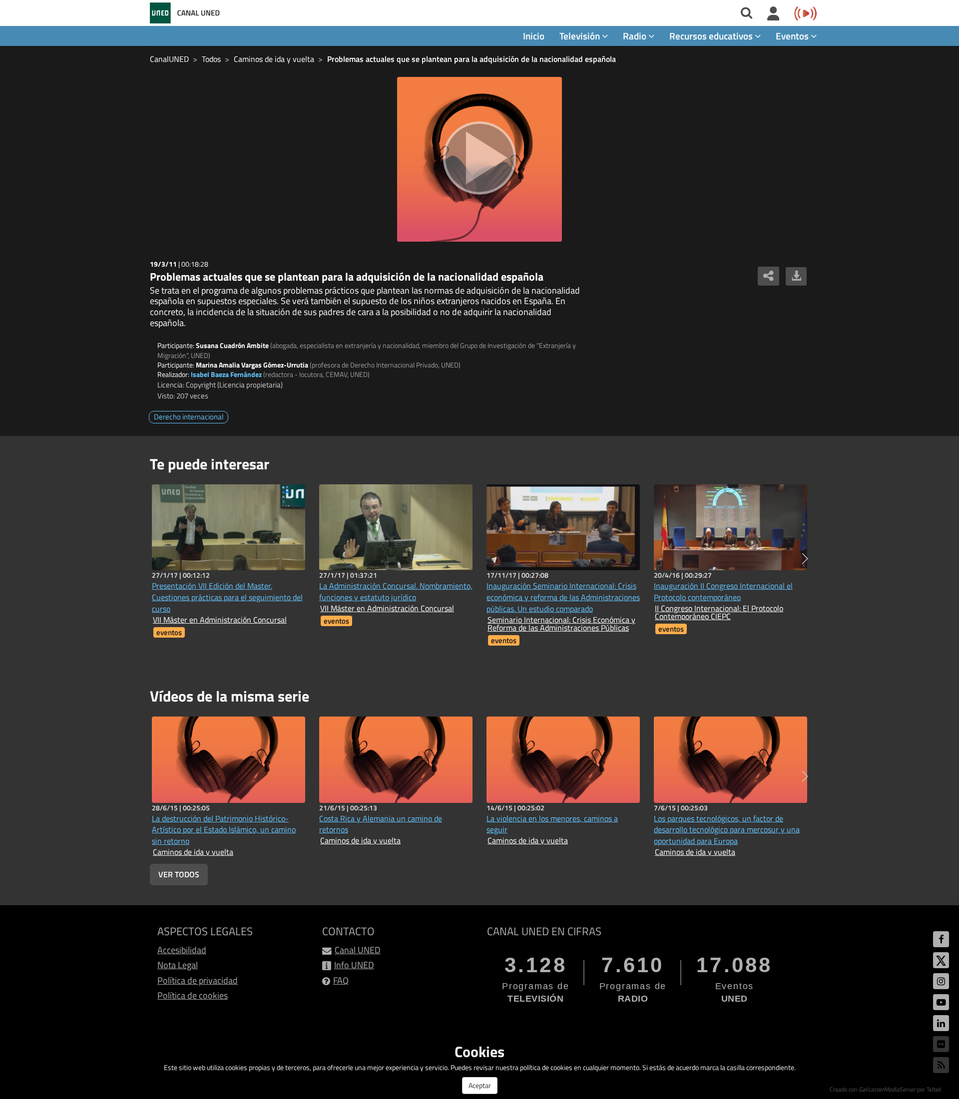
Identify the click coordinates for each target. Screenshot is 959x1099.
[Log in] (773, 13)
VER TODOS (178, 874)
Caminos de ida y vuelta (274, 59)
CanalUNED (169, 59)
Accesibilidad (181, 950)
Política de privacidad (197, 980)
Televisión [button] (580, 35)
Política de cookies (192, 995)
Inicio (533, 35)
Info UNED (354, 965)
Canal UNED (358, 950)
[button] (805, 559)
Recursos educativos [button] (712, 35)
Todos (211, 59)
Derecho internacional (188, 416)
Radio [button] (635, 35)
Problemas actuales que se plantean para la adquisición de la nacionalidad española (471, 59)
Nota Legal (177, 965)
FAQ (341, 980)
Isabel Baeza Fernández (226, 374)
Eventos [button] (793, 35)
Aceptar (480, 1085)
